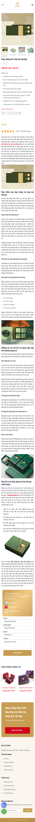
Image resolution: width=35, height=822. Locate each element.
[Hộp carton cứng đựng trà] (9, 678)
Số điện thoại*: (7, 625)
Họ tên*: (5, 618)
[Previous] (4, 29)
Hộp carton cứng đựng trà (9, 687)
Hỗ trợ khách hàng (8, 793)
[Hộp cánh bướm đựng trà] (26, 678)
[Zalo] (4, 805)
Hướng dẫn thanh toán (9, 789)
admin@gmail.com (14, 611)
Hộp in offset (22, 55)
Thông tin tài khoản (9, 762)
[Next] (30, 29)
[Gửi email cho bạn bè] (13, 113)
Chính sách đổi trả (8, 782)
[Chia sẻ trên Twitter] (9, 113)
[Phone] (4, 811)
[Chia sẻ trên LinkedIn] (19, 113)
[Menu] (2, 4)
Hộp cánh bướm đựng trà (26, 687)
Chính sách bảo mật (9, 786)
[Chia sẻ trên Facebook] (6, 113)
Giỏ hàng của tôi (8, 766)
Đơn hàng (6, 758)
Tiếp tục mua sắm (8, 770)
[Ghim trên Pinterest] (16, 113)
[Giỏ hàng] (32, 5)
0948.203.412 (12, 603)
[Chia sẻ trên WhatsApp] (3, 113)
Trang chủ (4, 55)
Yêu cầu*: (5, 638)
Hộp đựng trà (10, 109)
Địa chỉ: (5, 632)
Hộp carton (12, 55)
